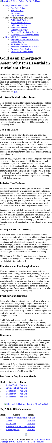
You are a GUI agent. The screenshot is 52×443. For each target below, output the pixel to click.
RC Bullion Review (19, 44)
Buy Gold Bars (17, 10)
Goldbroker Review (19, 25)
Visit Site (23, 385)
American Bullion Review (22, 51)
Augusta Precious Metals (16, 418)
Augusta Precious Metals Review (25, 39)
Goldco (9, 421)
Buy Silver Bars (17, 15)
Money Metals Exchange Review (25, 34)
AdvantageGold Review (21, 49)
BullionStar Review (19, 27)
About (26, 442)
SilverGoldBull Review (21, 22)
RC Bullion (11, 423)
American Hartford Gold (16, 426)
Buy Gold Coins (18, 8)
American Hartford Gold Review (25, 32)
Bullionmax (11, 397)
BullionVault (11, 385)
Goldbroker (11, 391)
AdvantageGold (12, 429)
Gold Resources (37, 442)
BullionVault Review (19, 20)
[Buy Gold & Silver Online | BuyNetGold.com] (20, 1)
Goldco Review (17, 42)
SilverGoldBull (12, 388)
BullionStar (11, 394)
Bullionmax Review (19, 30)
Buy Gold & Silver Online (16, 6)
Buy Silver (15, 13)
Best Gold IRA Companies (16, 37)
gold (15, 91)
